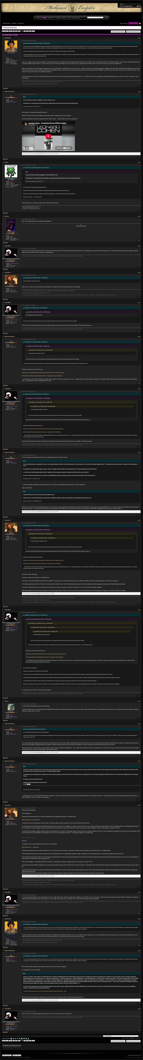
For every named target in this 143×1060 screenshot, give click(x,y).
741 (25, 31)
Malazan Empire (6, 23)
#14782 (139, 91)
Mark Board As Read (26, 1057)
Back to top (5, 88)
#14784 (139, 216)
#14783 (139, 162)
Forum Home (10, 1057)
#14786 (139, 272)
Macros (7, 216)
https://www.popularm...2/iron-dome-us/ (32, 106)
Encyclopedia (76, 18)
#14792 (139, 609)
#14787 (139, 302)
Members (51, 18)
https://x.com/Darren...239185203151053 (32, 501)
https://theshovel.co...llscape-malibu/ (31, 819)
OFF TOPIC (14, 23)
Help (139, 6)
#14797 (139, 892)
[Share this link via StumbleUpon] (24, 1038)
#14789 (139, 388)
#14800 (139, 1008)
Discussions (21, 23)
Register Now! (128, 6)
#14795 (139, 761)
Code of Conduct (123, 23)
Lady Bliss (8, 245)
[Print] (26, 1038)
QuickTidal (8, 38)
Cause (6, 701)
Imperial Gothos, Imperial (81, 225)
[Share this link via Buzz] (17, 1038)
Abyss (6, 162)
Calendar (57, 18)
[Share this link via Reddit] (22, 1038)
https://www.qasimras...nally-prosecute (31, 789)
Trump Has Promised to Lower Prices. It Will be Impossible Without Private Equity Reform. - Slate (44, 991)
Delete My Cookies (18, 1057)
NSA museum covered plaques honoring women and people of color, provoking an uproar (43, 372)
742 (27, 31)
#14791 (139, 520)
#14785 (139, 245)
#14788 (139, 336)
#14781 (139, 38)
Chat (69, 18)
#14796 (139, 805)
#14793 (139, 701)
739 (19, 31)
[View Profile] (11, 38)
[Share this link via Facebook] (13, 1038)
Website (38, 18)
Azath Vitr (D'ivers (10, 91)
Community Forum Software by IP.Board (133, 1057)
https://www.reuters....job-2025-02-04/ (31, 478)
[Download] (28, 1038)
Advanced (106, 18)
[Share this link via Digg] (15, 1038)
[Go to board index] (71, 7)
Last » (33, 31)
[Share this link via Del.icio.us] (19, 1038)
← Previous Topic (125, 1038)
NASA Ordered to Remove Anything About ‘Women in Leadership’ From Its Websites (42, 375)
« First (10, 31)
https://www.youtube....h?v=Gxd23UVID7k (32, 196)
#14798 (139, 918)
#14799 (139, 950)
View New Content (133, 23)
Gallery (64, 18)
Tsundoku (7, 272)
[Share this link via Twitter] (11, 1038)
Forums (44, 18)
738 (16, 31)
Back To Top (4, 1057)
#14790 (139, 452)
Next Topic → (138, 1038)
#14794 (139, 723)
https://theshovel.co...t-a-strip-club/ (30, 847)
